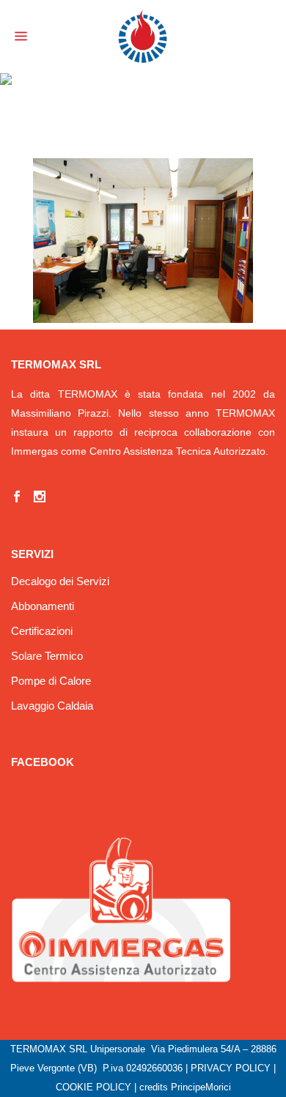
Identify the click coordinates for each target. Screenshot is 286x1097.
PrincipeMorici (201, 1087)
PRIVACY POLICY (231, 1068)
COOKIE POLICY (93, 1087)
